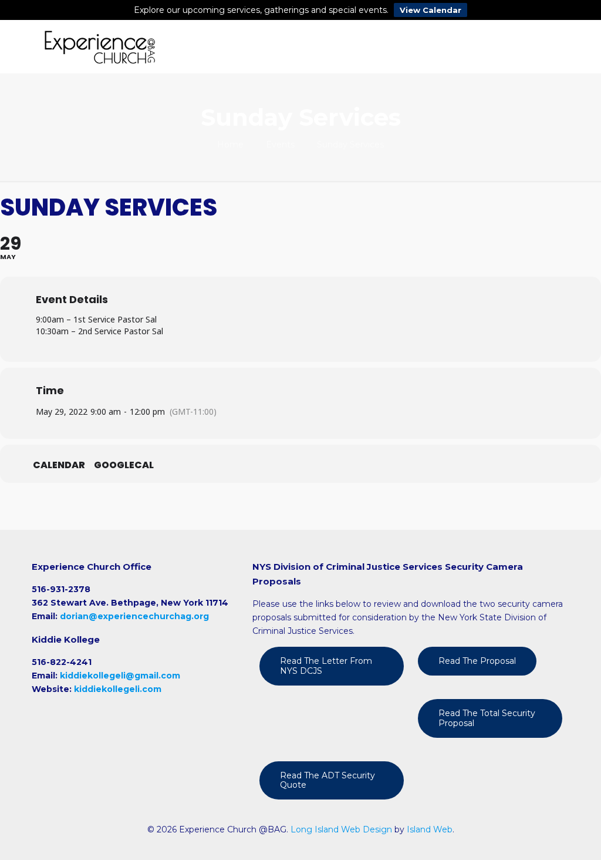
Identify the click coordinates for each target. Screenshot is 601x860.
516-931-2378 (61, 589)
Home (230, 144)
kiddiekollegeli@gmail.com (120, 675)
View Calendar (430, 10)
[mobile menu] (551, 46)
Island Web (430, 829)
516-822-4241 (62, 662)
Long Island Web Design (341, 829)
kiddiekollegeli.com (117, 689)
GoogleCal (124, 465)
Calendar (59, 465)
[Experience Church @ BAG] (99, 46)
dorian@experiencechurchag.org (134, 616)
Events (280, 144)
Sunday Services (350, 144)
